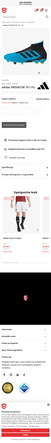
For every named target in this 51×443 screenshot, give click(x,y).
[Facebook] (4, 374)
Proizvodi (16, 22)
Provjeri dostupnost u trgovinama (17, 174)
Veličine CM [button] (23, 103)
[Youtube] (17, 374)
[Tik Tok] (24, 374)
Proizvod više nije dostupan (14, 125)
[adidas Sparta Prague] (21, 214)
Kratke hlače (7, 235)
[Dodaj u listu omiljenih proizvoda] (37, 230)
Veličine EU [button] (6, 103)
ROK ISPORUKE (26, 2)
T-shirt (45, 235)
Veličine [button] (14, 103)
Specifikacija (7, 167)
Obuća (23, 22)
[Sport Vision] (4, 10)
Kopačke (31, 22)
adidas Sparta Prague (12, 238)
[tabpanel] (25, 51)
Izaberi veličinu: (9, 99)
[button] (25, 17)
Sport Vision (6, 22)
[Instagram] (11, 374)
